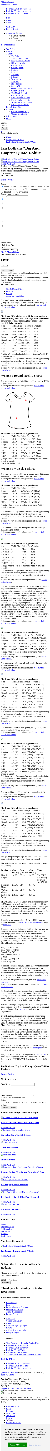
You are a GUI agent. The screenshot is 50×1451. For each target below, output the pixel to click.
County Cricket (17, 91)
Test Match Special (19, 93)
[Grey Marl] (2, 214)
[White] (2, 209)
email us (22, 1009)
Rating (3, 1100)
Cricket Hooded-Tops (20, 111)
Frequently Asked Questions (31, 922)
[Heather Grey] (2, 240)
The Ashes (15, 56)
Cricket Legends (18, 63)
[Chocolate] (2, 232)
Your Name (5, 1084)
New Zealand (16, 84)
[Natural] (2, 222)
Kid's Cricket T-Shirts (20, 105)
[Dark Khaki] (2, 217)
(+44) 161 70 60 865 (9, 1372)
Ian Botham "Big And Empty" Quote (21, 142)
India (13, 72)
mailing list (37, 1048)
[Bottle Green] (2, 220)
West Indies (16, 79)
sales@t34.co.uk (7, 1375)
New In (9, 51)
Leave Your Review (9, 1107)
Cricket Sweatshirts (19, 114)
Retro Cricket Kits (13, 107)
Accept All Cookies (17, 1445)
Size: (3, 247)
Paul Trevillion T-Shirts (20, 98)
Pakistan (14, 77)
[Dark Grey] (2, 204)
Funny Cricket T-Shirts (20, 61)
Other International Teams (21, 88)
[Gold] (2, 230)
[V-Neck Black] (2, 235)
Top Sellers (10, 49)
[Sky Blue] (2, 227)
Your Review (6, 1095)
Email (3, 1280)
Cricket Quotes (17, 68)
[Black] (2, 199)
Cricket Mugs (11, 116)
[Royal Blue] (2, 212)
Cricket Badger (17, 95)
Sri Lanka (15, 81)
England (14, 70)
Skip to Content (7, 2)
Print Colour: (6, 242)
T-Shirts (9, 54)
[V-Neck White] (2, 238)
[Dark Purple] (2, 225)
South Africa (16, 86)
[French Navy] (2, 202)
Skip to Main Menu (9, 4)
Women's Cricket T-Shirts (21, 102)
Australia (15, 74)
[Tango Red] (2, 207)
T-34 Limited (40, 1054)
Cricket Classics (17, 65)
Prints (8, 118)
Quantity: (5, 265)
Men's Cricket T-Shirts (20, 100)
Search (4, 123)
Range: (4, 194)
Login (8, 1409)
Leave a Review (7, 1074)
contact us (7, 925)
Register (9, 1411)
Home (8, 137)
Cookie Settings (35, 1445)
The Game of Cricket (19, 58)
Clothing (9, 109)
